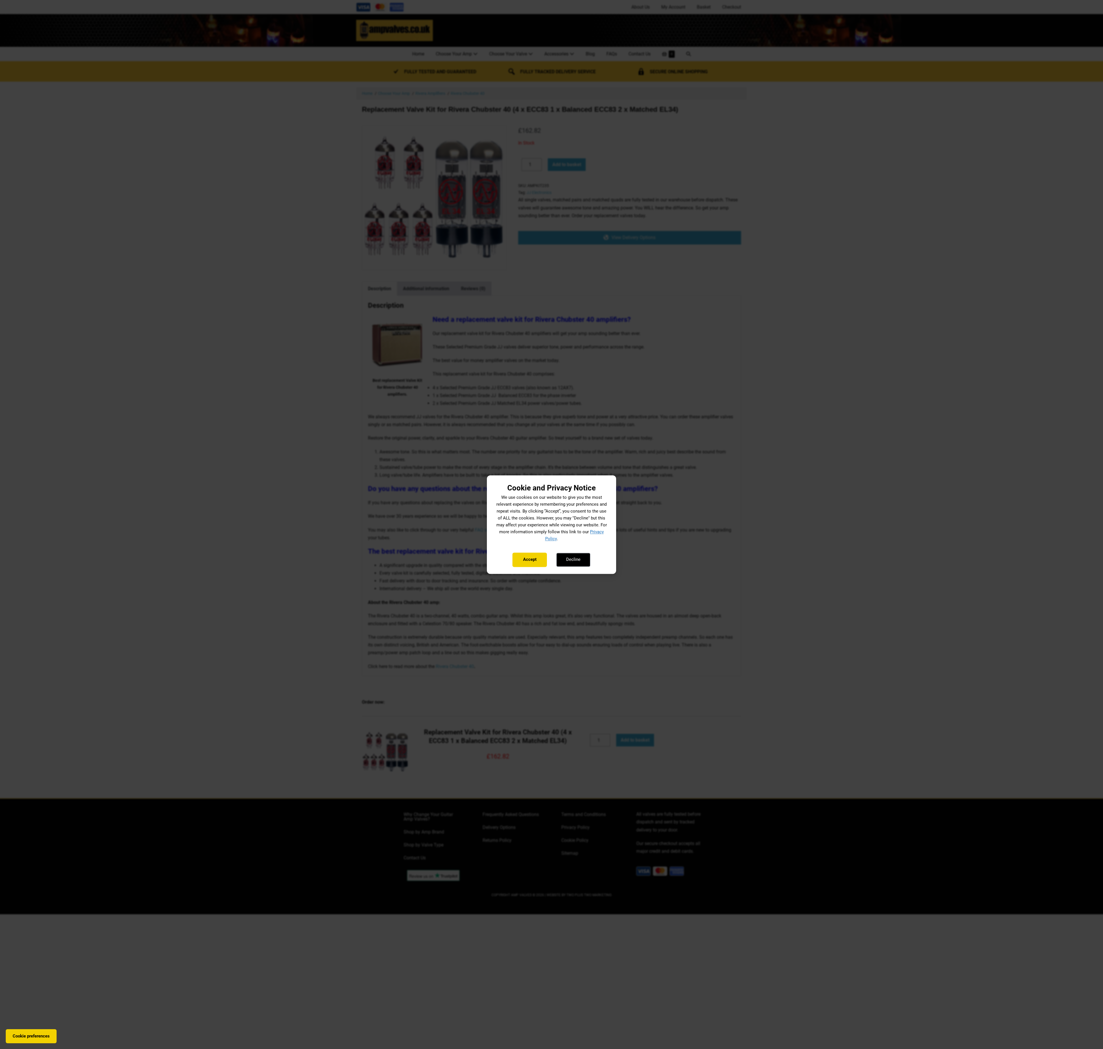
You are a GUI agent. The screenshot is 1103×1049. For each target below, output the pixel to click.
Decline (573, 559)
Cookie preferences (31, 1036)
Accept (530, 559)
